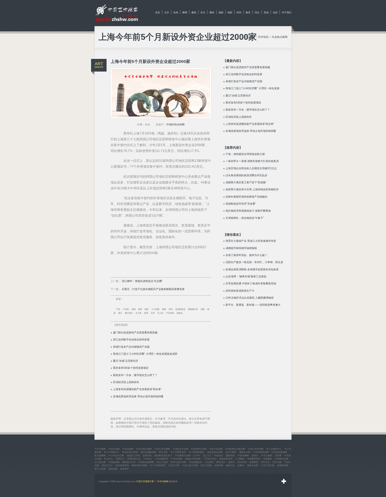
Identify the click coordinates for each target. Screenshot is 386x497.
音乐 (202, 12)
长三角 (139, 313)
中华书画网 (162, 481)
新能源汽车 (193, 309)
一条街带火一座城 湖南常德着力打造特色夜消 (252, 161)
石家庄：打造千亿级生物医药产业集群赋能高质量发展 (153, 289)
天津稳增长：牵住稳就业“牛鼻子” (245, 217)
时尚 (239, 12)
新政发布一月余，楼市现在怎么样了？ (135, 375)
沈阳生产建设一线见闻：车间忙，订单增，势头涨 (254, 262)
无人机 (160, 313)
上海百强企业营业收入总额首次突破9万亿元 (251, 168)
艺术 (153, 313)
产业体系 (170, 313)
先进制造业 (180, 309)
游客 (140, 309)
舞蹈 (211, 12)
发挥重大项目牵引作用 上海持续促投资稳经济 (252, 189)
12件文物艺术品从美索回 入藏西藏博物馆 (250, 297)
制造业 (180, 313)
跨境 (146, 313)
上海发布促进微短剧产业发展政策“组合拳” (137, 389)
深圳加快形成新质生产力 (240, 290)
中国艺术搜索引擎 (145, 481)
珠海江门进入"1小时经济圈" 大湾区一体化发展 (252, 88)
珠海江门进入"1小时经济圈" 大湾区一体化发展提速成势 (145, 353)
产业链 (126, 309)
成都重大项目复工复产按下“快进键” (246, 182)
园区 (147, 309)
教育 (248, 12)
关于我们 (287, 12)
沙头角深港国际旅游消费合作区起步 (246, 175)
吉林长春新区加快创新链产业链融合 (246, 196)
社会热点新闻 (279, 36)
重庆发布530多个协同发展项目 (131, 367)
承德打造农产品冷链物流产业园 (131, 346)
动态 (275, 12)
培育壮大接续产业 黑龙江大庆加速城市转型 (251, 240)
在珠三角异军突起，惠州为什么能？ (246, 255)
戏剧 (221, 12)
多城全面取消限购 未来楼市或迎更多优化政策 (252, 269)
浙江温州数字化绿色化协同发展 (131, 339)
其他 (266, 12)
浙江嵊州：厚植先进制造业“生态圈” (142, 281)
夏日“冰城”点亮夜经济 (125, 360)
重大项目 (129, 313)
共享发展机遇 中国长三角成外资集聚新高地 (251, 283)
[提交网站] (283, 481)
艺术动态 (263, 36)
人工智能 (155, 309)
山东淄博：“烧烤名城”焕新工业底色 (246, 276)
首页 (157, 12)
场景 (203, 309)
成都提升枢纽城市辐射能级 (241, 248)
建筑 (193, 12)
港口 (120, 313)
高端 (133, 309)
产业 (118, 309)
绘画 (175, 12)
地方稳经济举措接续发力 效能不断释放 (248, 210)
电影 (230, 12)
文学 (166, 12)
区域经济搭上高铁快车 (126, 382)
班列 (171, 309)
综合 (257, 12)
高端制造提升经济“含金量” (241, 203)
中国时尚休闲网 (175, 124)
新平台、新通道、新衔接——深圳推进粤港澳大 (253, 304)
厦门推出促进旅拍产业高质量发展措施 (135, 332)
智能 (164, 309)
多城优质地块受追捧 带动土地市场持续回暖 (138, 396)
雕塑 (184, 12)
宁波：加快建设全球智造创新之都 (245, 154)
